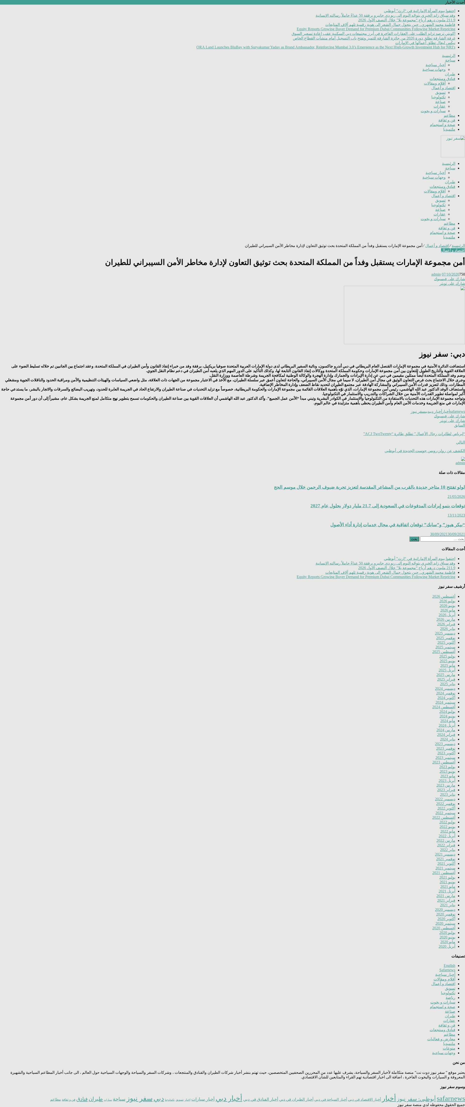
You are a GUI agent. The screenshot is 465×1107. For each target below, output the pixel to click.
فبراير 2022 (446, 845)
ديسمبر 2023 (445, 744)
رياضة (450, 998)
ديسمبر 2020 (445, 910)
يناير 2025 (447, 684)
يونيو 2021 (447, 882)
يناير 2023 (447, 794)
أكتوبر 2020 (446, 919)
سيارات (108, 1100)
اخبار (187, 1099)
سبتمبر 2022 (445, 813)
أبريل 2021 (447, 891)
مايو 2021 (447, 886)
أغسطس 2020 (443, 928)
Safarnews (447, 970)
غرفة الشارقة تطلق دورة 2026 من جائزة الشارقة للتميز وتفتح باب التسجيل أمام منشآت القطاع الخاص (374, 38)
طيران (450, 74)
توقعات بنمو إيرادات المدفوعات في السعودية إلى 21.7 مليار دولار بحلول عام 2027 (387, 505)
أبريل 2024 (447, 725)
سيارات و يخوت (433, 111)
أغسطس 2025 (443, 652)
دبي (427, 411)
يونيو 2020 (447, 937)
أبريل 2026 (447, 615)
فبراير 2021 (446, 900)
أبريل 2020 (447, 946)
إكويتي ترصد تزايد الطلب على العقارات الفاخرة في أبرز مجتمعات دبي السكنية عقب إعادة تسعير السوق (373, 34)
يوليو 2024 (447, 711)
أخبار (446, 411)
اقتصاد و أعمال (443, 88)
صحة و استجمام (442, 125)
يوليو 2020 (447, 933)
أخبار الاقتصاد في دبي (364, 1099)
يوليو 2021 (447, 877)
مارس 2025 (445, 675)
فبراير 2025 (446, 679)
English (449, 966)
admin (436, 274)
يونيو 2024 (447, 716)
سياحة (450, 60)
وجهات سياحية (434, 69)
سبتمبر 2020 (445, 923)
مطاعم (449, 115)
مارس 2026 (445, 619)
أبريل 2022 (447, 836)
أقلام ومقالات (435, 83)
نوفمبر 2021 (445, 859)
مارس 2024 (445, 730)
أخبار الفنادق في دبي (260, 1099)
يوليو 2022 (447, 822)
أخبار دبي (435, 411)
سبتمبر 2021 (445, 868)
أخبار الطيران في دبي (296, 1099)
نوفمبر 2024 (445, 693)
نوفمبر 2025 (445, 638)
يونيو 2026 (447, 606)
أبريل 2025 (447, 670)
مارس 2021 (445, 896)
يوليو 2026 (447, 601)
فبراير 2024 (446, 735)
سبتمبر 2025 (445, 647)
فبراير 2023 (446, 790)
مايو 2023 (447, 776)
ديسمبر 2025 (445, 633)
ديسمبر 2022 (445, 799)
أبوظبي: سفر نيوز (416, 1099)
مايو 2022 (447, 831)
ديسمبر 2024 (445, 688)
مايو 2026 (447, 610)
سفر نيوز (418, 411)
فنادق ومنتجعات (442, 79)
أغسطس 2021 (443, 873)
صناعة (440, 102)
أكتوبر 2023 (446, 753)
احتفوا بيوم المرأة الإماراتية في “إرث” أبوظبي (419, 11)
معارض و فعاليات (441, 1039)
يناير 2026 (447, 629)
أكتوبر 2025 (446, 642)
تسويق (440, 92)
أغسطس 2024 (443, 707)
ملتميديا (449, 129)
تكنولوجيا (438, 97)
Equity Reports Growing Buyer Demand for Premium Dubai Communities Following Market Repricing (376, 29)
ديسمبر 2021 (445, 854)
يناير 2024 (447, 739)
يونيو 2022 (447, 827)
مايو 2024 (447, 721)
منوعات (449, 1048)
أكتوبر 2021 (446, 863)
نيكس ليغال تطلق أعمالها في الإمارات (425, 43)
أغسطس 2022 (443, 817)
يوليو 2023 (447, 767)
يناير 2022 (447, 850)
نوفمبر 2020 (445, 914)
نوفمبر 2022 (445, 804)
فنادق (82, 1099)
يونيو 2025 (447, 661)
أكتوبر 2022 (446, 808)
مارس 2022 (445, 840)
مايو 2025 (447, 665)
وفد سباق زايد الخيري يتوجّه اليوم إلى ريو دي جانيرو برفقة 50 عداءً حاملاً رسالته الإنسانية (385, 15)
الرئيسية (448, 56)
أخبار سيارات (203, 1099)
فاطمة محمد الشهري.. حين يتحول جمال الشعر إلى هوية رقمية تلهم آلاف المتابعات (390, 25)
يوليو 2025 (447, 656)
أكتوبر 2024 (446, 698)
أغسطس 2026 (443, 596)
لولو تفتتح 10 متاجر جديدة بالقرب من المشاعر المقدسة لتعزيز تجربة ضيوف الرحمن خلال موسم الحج (369, 487)
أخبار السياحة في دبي (330, 1099)
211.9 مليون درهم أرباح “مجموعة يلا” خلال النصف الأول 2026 (406, 20)
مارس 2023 (445, 785)
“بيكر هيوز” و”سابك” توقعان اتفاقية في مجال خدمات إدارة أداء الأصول (397, 524)
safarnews (457, 411)
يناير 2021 (447, 905)
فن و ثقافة (446, 120)
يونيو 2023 (447, 771)
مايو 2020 (447, 942)
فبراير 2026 (446, 624)
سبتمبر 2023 (445, 758)
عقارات (440, 106)
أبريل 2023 (447, 781)
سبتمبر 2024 (445, 702)
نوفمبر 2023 (445, 748)
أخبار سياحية (436, 65)
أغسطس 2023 (443, 762)
